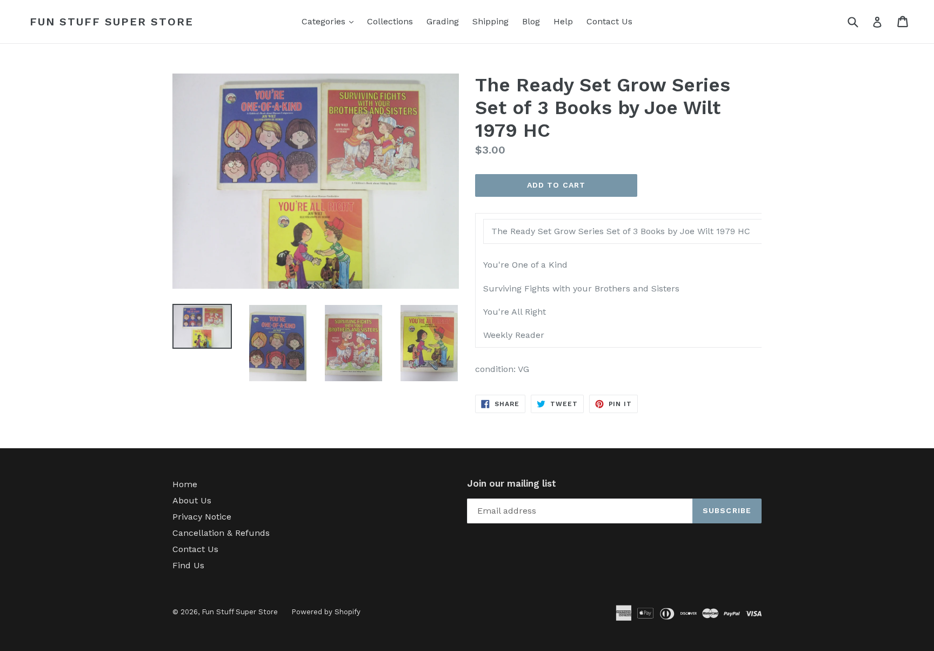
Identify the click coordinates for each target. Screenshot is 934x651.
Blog (531, 21)
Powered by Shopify (326, 612)
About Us (191, 500)
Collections (390, 21)
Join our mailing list (511, 483)
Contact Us (609, 21)
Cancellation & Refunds (221, 533)
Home (184, 484)
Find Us (188, 565)
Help (563, 21)
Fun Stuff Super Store (112, 21)
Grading (442, 21)
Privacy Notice (201, 516)
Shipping (490, 21)
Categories (330, 21)
